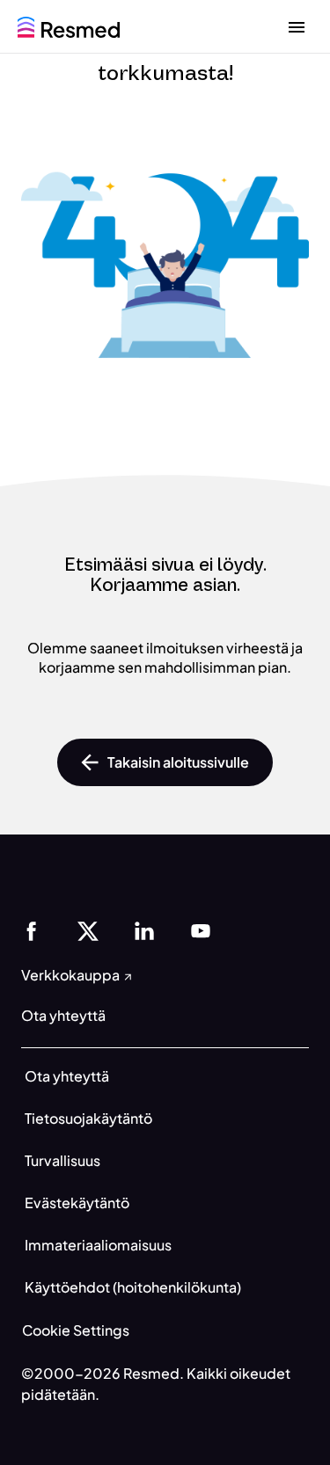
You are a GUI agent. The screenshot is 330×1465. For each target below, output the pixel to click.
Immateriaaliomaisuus (98, 1244)
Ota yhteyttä (67, 1076)
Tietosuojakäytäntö (88, 1118)
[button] (165, 762)
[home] (69, 25)
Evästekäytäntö (77, 1202)
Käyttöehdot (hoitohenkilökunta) (133, 1287)
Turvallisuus (62, 1160)
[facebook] (31, 929)
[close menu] (296, 26)
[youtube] (200, 929)
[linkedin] (144, 929)
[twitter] (88, 929)
